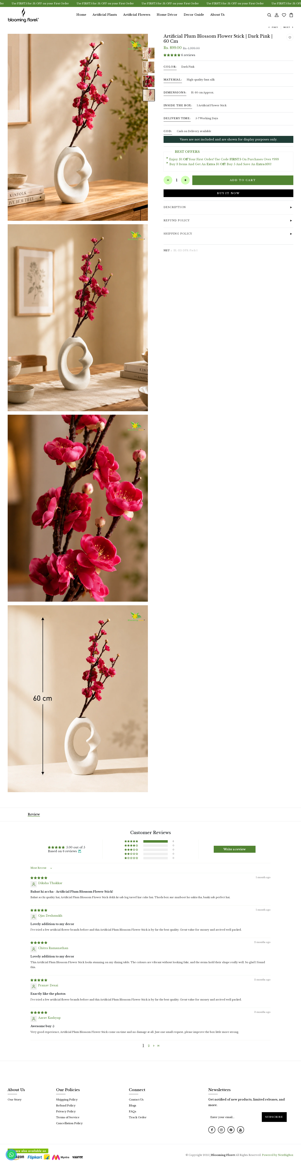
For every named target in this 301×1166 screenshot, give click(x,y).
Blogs (132, 1105)
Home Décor (167, 15)
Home (81, 15)
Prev (275, 27)
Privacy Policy (66, 1111)
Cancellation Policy (69, 1123)
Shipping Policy (67, 1099)
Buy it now (228, 193)
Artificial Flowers (136, 15)
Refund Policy (66, 1105)
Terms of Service (67, 1117)
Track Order (137, 1117)
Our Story (15, 1099)
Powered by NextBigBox (277, 1155)
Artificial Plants (104, 15)
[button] (172, 55)
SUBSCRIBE (274, 1117)
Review (34, 814)
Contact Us (136, 1099)
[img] (38, 878)
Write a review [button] (234, 849)
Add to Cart (243, 180)
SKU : (168, 250)
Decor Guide (194, 15)
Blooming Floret (223, 1155)
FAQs (132, 1111)
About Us (217, 15)
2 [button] (149, 1046)
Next (286, 27)
